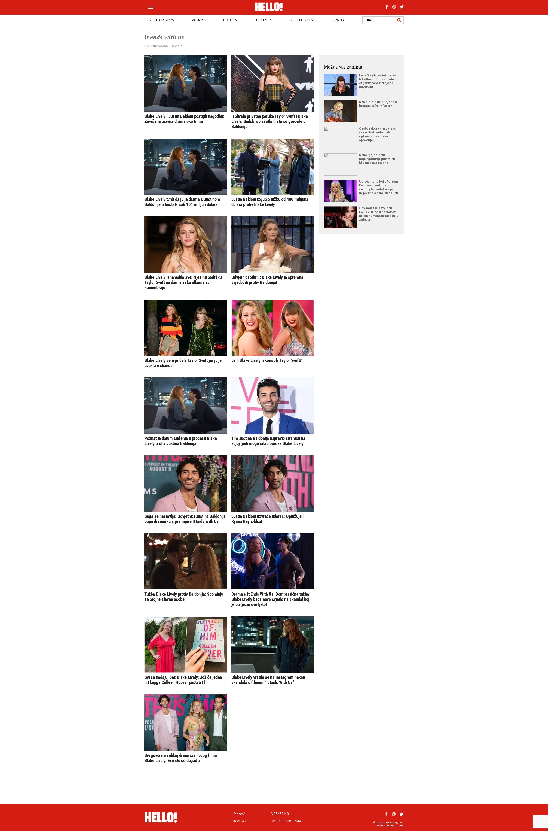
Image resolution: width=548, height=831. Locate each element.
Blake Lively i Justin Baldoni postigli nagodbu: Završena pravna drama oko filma (184, 119)
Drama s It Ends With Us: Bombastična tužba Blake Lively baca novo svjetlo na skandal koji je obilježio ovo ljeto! (270, 599)
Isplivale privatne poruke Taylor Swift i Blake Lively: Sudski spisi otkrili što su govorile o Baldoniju (269, 121)
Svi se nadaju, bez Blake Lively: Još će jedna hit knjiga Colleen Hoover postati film (183, 680)
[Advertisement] (361, 274)
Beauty (229, 20)
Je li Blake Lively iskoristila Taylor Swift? (266, 360)
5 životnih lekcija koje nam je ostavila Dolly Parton (378, 104)
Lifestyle (262, 20)
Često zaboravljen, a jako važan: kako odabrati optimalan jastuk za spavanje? (377, 134)
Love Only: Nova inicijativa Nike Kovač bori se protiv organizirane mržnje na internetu (378, 81)
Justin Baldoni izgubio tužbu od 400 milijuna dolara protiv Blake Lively (269, 202)
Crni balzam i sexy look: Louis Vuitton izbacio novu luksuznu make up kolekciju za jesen (378, 214)
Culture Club (300, 20)
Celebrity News (161, 20)
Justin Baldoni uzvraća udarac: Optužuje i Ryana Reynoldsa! (267, 519)
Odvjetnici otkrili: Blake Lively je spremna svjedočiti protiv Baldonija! (267, 280)
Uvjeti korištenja (286, 821)
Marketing (280, 813)
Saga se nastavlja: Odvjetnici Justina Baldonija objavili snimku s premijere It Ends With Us (185, 519)
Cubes (399, 825)
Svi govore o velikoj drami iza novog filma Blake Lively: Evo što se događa (180, 758)
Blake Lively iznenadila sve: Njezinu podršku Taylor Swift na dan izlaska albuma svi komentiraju (183, 282)
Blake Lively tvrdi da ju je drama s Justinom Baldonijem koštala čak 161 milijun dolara (182, 202)
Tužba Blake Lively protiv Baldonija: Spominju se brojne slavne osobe (183, 597)
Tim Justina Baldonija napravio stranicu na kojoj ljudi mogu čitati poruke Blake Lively (268, 441)
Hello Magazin (394, 822)
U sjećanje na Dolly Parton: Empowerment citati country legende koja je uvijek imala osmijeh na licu (378, 187)
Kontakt (240, 821)
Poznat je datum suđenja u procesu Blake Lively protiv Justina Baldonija (180, 441)
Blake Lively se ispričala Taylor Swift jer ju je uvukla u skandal (183, 363)
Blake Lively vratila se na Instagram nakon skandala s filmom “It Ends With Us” (268, 680)
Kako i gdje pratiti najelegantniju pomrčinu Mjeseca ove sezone (377, 159)
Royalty (337, 20)
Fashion (197, 20)
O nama (239, 813)
